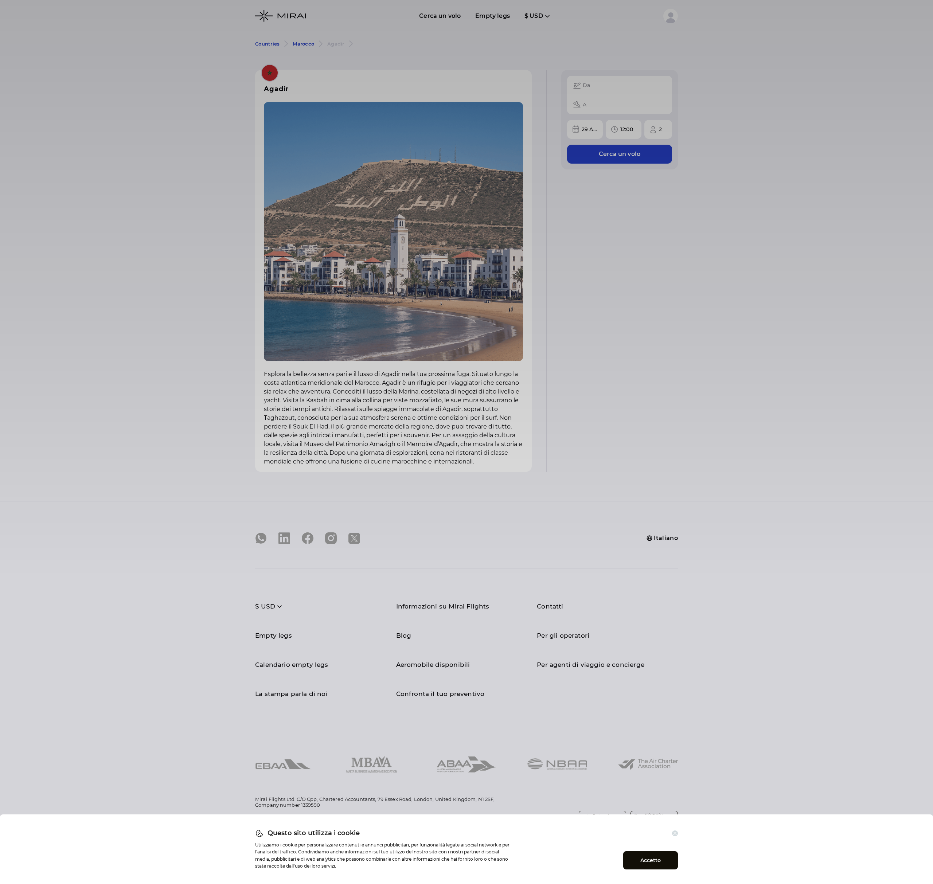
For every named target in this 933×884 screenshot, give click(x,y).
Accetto (650, 860)
